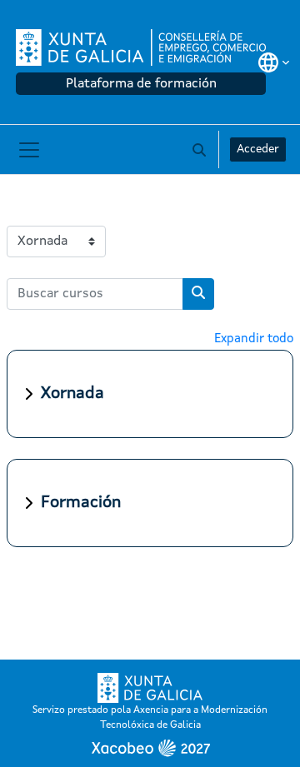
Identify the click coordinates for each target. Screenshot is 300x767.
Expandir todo (253, 339)
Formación (81, 503)
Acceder (258, 149)
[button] (274, 62)
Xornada (72, 394)
